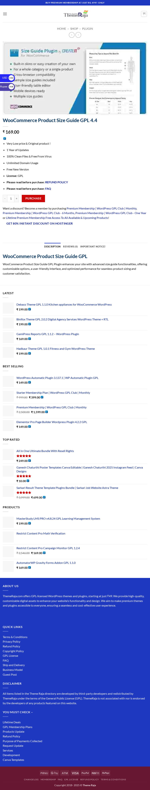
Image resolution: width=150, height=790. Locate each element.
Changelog (31, 779)
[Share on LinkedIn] (123, 224)
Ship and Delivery (14, 665)
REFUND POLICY (56, 182)
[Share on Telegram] (136, 224)
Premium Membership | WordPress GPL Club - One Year (110, 213)
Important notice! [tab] (93, 246)
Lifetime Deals (12, 722)
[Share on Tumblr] (129, 224)
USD (8, 77)
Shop (74, 28)
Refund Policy (11, 646)
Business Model (13, 669)
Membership (48, 779)
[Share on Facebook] (90, 224)
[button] (5, 13)
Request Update (13, 745)
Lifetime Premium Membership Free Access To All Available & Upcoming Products (57, 217)
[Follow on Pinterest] (32, 615)
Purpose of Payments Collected (22, 741)
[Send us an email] (26, 615)
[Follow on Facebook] (6, 615)
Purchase (33, 198)
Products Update (13, 731)
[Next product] (71, 35)
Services (8, 750)
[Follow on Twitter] (19, 615)
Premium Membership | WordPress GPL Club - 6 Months (38, 213)
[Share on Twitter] (103, 224)
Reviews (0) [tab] (70, 246)
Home (61, 28)
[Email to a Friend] (109, 224)
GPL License (10, 655)
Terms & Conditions (15, 637)
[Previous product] (78, 35)
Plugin (87, 28)
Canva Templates (13, 759)
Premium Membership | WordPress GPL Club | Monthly (101, 208)
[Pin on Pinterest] (116, 224)
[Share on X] (96, 224)
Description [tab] (52, 246)
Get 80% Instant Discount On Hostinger (39, 223)
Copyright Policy (13, 651)
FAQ (48, 188)
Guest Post (10, 674)
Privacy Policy (11, 641)
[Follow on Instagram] (13, 615)
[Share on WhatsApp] (83, 224)
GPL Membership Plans (17, 727)
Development (11, 755)
